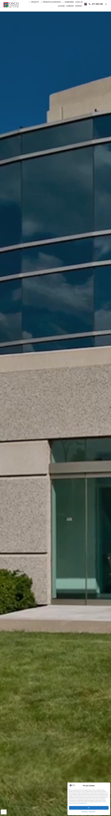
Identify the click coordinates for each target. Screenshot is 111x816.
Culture (61, 6)
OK (89, 807)
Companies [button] (69, 2)
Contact (78, 6)
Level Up (79, 2)
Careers (70, 6)
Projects (35, 2)
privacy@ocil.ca (83, 803)
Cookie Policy (85, 811)
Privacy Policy (92, 811)
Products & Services (51, 2)
